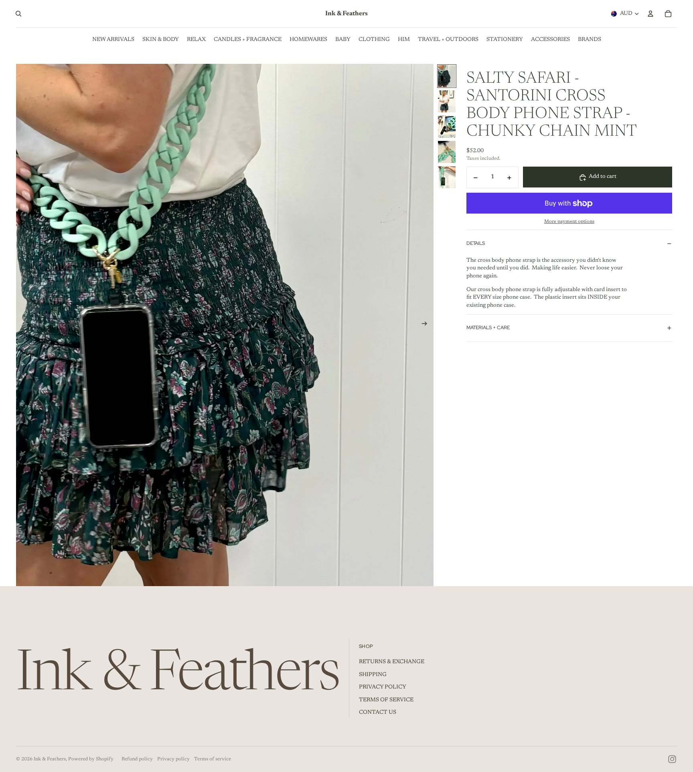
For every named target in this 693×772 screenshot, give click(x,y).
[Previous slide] (22, 325)
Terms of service (212, 759)
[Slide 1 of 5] (447, 76)
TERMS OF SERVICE (386, 700)
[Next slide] (427, 325)
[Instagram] (672, 759)
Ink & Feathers (50, 759)
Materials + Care (488, 328)
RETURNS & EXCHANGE (391, 662)
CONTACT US (377, 712)
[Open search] (18, 13)
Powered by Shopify (90, 759)
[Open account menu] (650, 13)
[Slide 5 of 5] (447, 177)
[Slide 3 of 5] (447, 127)
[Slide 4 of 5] (447, 152)
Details (475, 243)
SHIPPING (373, 675)
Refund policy (137, 759)
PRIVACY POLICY (382, 687)
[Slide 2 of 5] (447, 101)
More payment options (569, 221)
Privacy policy (173, 759)
